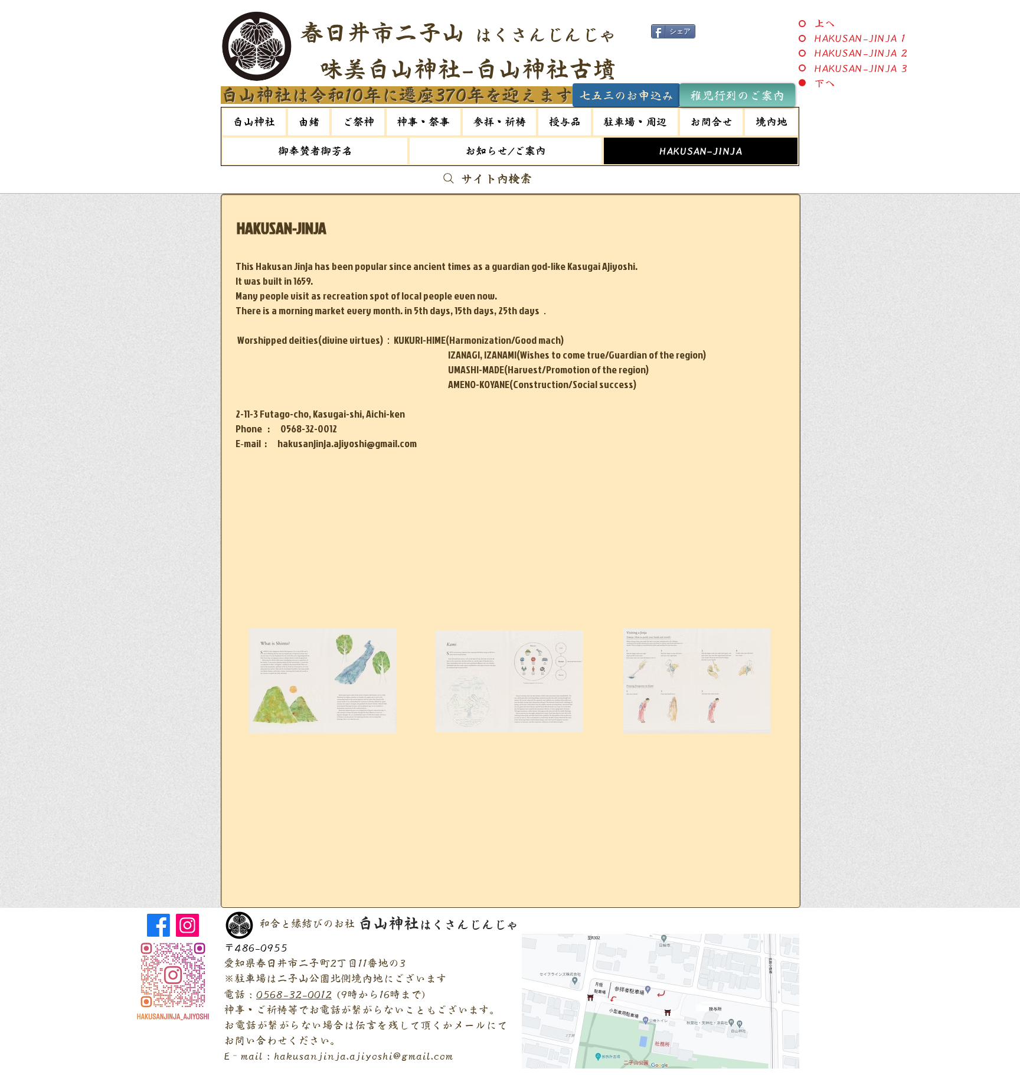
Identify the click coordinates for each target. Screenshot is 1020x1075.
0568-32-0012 (294, 994)
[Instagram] (187, 925)
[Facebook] (158, 925)
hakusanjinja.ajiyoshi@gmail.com (363, 1055)
